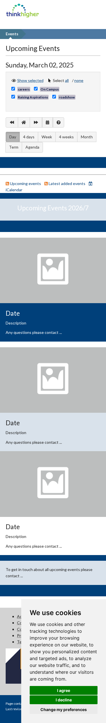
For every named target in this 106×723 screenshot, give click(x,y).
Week (47, 136)
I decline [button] (64, 699)
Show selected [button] (30, 80)
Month (87, 136)
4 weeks (66, 136)
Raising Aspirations (33, 97)
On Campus (49, 89)
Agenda (32, 147)
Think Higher (22, 7)
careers (24, 89)
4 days (28, 136)
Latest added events (67, 183)
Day (13, 136)
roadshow (67, 97)
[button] (68, 80)
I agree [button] (63, 690)
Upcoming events (25, 183)
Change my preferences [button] (63, 709)
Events (12, 33)
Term (13, 147)
